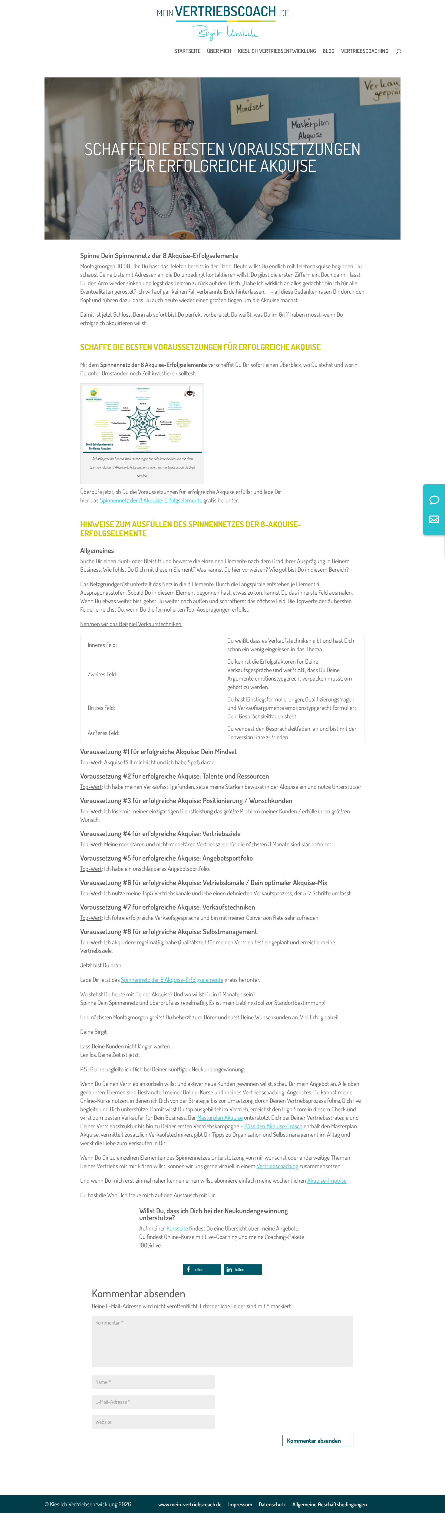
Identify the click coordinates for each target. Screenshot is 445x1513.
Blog (329, 51)
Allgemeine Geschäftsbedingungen (329, 1504)
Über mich (219, 51)
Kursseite (177, 1228)
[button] (202, 1269)
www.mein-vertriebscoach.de (190, 1504)
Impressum (240, 1504)
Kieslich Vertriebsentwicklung (277, 51)
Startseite (187, 51)
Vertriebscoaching (364, 51)
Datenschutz (272, 1504)
